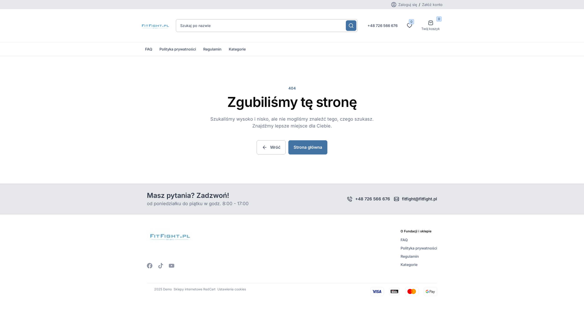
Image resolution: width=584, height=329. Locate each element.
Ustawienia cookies (231, 289)
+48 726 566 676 (383, 25)
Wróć (275, 147)
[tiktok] (160, 265)
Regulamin (212, 49)
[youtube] (171, 265)
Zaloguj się (407, 4)
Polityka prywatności (177, 49)
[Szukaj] (351, 25)
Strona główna (308, 147)
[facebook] (149, 265)
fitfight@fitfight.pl (419, 198)
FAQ (148, 49)
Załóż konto (432, 4)
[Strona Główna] (155, 25)
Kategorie (237, 49)
